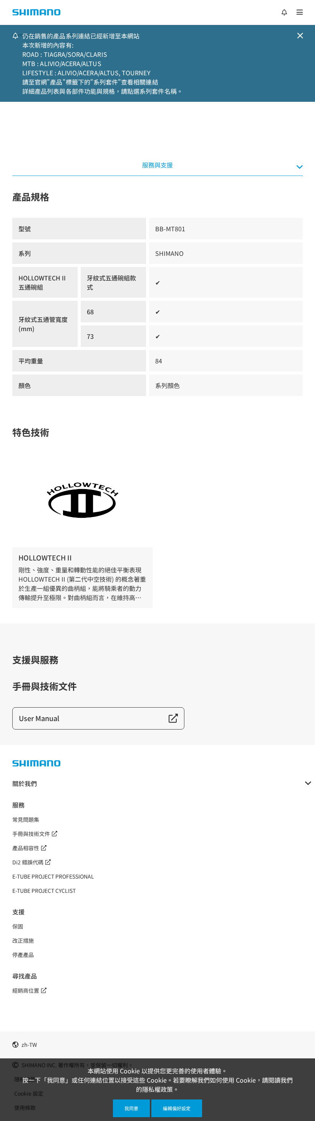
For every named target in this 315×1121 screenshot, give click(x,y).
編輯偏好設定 (177, 1108)
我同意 (131, 1108)
